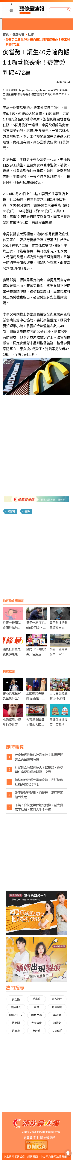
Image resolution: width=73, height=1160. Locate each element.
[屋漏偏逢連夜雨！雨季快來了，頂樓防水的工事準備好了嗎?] (60, 710)
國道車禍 (36, 1014)
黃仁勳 (16, 999)
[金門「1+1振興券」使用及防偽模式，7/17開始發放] (36, 640)
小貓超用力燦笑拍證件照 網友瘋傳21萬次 (12, 724)
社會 (31, 34)
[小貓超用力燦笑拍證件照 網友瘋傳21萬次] (13, 710)
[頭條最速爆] (24, 10)
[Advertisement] (36, 556)
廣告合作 (30, 1137)
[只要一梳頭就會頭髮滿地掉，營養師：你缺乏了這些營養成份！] (13, 613)
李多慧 (57, 1014)
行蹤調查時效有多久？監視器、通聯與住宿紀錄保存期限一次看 (39, 770)
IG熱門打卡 (15, 1014)
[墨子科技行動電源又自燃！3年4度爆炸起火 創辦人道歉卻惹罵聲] (60, 613)
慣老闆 (16, 1022)
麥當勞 (11, 511)
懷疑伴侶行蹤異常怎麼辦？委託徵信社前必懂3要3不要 (39, 782)
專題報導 (18, 34)
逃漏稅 (16, 1030)
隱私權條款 (47, 1137)
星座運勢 (16, 1007)
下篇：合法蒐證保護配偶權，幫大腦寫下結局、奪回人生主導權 (39, 807)
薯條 (27, 511)
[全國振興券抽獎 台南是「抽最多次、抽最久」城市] (36, 684)
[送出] (68, 10)
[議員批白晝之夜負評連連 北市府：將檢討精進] (13, 640)
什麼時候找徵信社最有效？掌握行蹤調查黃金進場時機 (39, 757)
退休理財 (57, 1007)
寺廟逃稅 (36, 1022)
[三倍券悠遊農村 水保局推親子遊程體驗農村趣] (60, 684)
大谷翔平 (57, 998)
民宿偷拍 (57, 1030)
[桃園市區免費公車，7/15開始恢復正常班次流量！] (60, 640)
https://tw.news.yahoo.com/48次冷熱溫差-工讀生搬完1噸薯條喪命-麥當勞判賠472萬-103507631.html (36, 95)
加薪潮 (57, 1022)
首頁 (6, 34)
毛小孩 (36, 998)
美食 (36, 1007)
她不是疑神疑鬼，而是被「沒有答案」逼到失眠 (39, 795)
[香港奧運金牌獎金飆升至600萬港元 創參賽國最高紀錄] (13, 684)
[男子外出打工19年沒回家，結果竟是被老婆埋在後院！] (36, 613)
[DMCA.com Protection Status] (36, 1144)
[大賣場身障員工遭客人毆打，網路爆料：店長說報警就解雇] (36, 710)
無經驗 (36, 1030)
